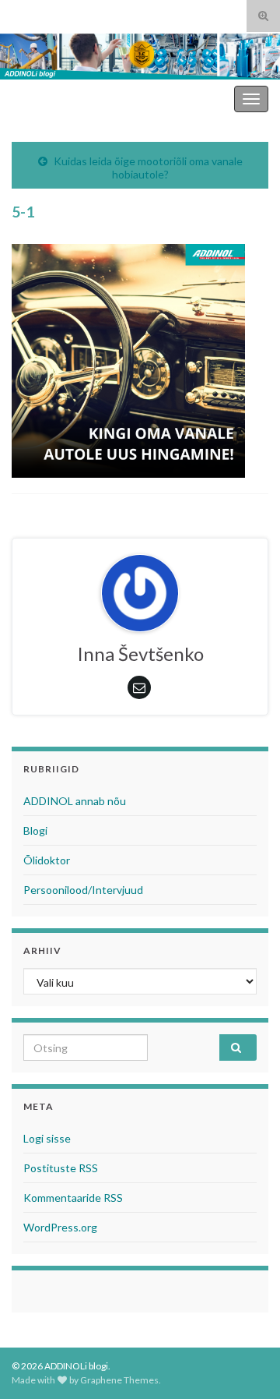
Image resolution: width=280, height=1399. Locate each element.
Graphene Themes (119, 1380)
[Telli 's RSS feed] (19, 13)
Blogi (35, 830)
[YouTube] (66, 13)
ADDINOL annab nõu (74, 800)
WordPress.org (60, 1227)
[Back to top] (245, 1363)
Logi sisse (47, 1138)
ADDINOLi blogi (188, 98)
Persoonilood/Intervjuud (83, 889)
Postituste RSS (60, 1168)
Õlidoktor (46, 860)
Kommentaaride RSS (73, 1197)
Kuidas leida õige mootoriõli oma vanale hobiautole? (148, 167)
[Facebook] (42, 13)
